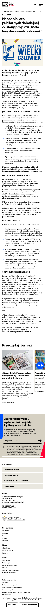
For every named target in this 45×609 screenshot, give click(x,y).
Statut (4, 568)
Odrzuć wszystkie (29, 604)
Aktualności (19, 11)
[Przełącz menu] (41, 4)
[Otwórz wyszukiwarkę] (35, 4)
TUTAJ (21, 107)
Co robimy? (6, 560)
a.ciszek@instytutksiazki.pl (19, 331)
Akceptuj (12, 604)
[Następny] (42, 365)
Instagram (5, 533)
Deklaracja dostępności (10, 585)
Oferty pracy (6, 595)
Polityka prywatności (9, 580)
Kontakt (5, 553)
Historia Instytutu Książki (10, 570)
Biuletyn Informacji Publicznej (12, 587)
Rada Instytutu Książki (9, 565)
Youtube (5, 538)
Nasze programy (7, 550)
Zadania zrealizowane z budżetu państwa (16, 592)
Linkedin (5, 541)
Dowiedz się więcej (32, 600)
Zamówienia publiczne (9, 590)
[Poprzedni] (38, 365)
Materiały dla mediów (9, 573)
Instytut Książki (8, 4)
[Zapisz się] (39, 440)
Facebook (5, 531)
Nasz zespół (6, 563)
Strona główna (7, 11)
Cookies (5, 582)
